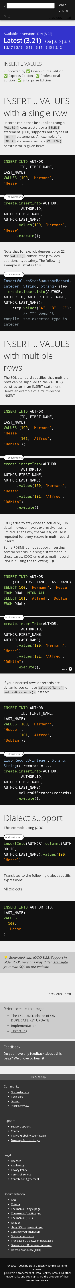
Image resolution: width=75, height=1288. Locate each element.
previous (55, 994)
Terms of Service (21, 1174)
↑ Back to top (37, 1077)
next (67, 994)
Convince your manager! (25, 1231)
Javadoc (15, 1222)
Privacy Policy (19, 1170)
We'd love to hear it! (29, 1058)
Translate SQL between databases (32, 1240)
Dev (40, 33)
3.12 (59, 47)
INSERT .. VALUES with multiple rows (37, 355)
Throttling (19, 1031)
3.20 (48, 41)
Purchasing (17, 1165)
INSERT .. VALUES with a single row (37, 107)
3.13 (49, 47)
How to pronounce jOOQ (26, 1250)
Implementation (23, 1025)
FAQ (13, 1200)
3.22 (48, 33)
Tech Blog (17, 1096)
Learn (62, 5)
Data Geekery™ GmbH (42, 1265)
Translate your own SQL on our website (36, 964)
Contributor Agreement (25, 1179)
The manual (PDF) (22, 1218)
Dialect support (33, 818)
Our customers (20, 1092)
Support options (21, 1126)
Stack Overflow (20, 1106)
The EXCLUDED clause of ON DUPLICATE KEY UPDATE (33, 1017)
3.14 (39, 47)
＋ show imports (14, 197)
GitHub (15, 1101)
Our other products (22, 1236)
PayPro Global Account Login (28, 1135)
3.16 (19, 47)
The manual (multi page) (26, 1213)
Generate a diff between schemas (31, 1245)
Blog (7, 16)
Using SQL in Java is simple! (27, 1227)
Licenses (16, 1161)
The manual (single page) (26, 1209)
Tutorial (15, 1204)
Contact (16, 1131)
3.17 (9, 47)
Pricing (63, 10)
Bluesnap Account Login (25, 1140)
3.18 (67, 41)
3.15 (29, 47)
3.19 (57, 41)
